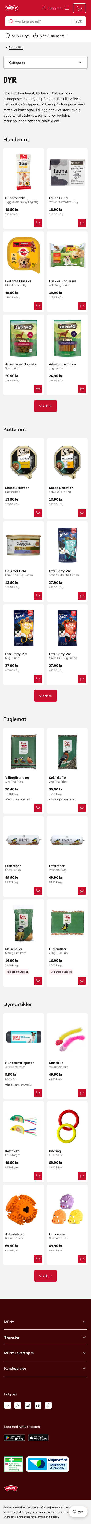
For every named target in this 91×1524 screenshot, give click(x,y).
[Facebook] (7, 1405)
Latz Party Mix (60, 571)
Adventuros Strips (62, 364)
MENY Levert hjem (19, 1353)
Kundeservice (15, 1368)
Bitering (55, 1151)
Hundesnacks (15, 198)
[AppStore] (38, 1437)
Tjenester (11, 1337)
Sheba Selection (17, 488)
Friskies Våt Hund (62, 281)
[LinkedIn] (38, 1405)
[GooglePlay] (14, 1437)
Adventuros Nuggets (20, 364)
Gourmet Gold (15, 571)
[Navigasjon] (67, 8)
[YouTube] (28, 1405)
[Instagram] (17, 1405)
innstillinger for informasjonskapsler (37, 1516)
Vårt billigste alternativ (18, 799)
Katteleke (56, 1063)
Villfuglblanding (17, 778)
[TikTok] (48, 1405)
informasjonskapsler (43, 1512)
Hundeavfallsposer (19, 1063)
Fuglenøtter (57, 949)
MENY (9, 1322)
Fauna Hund (58, 198)
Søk (78, 21)
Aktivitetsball (15, 1234)
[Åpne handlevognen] (79, 8)
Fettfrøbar (13, 866)
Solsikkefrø (57, 778)
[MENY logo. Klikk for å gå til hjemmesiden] (12, 8)
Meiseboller (13, 949)
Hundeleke (57, 1234)
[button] (45, 62)
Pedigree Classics (18, 281)
